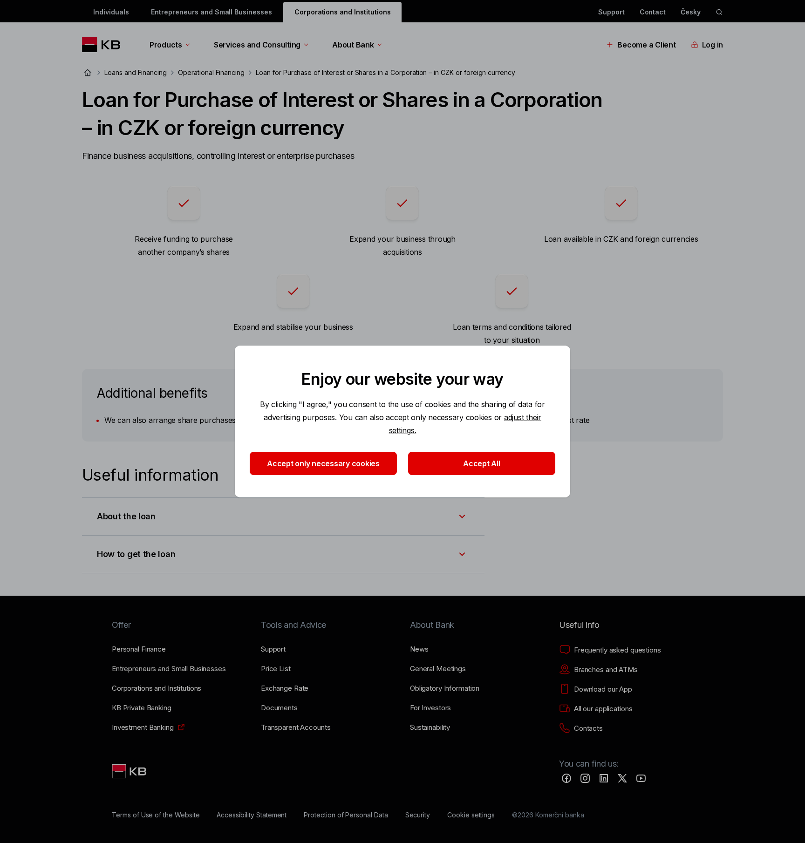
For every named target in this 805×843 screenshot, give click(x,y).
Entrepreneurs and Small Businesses (211, 12)
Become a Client (646, 44)
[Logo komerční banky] (104, 44)
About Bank (353, 44)
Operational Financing (211, 72)
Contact (653, 12)
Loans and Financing (135, 72)
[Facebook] (566, 778)
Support (611, 12)
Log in (712, 44)
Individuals (111, 12)
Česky (691, 12)
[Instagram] (585, 778)
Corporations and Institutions (342, 12)
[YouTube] (641, 778)
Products (166, 44)
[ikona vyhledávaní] (719, 12)
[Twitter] (622, 778)
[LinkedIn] (603, 778)
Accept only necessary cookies (323, 463)
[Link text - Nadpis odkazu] (130, 771)
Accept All (481, 463)
